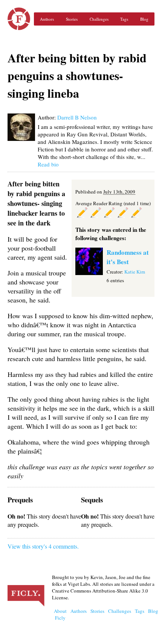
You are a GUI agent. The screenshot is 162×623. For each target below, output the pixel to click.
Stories (72, 19)
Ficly (19, 19)
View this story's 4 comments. (43, 546)
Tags (124, 19)
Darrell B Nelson (77, 117)
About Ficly (60, 614)
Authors (47, 19)
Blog (144, 19)
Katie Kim (134, 271)
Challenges (99, 19)
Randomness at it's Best (128, 257)
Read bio (48, 164)
